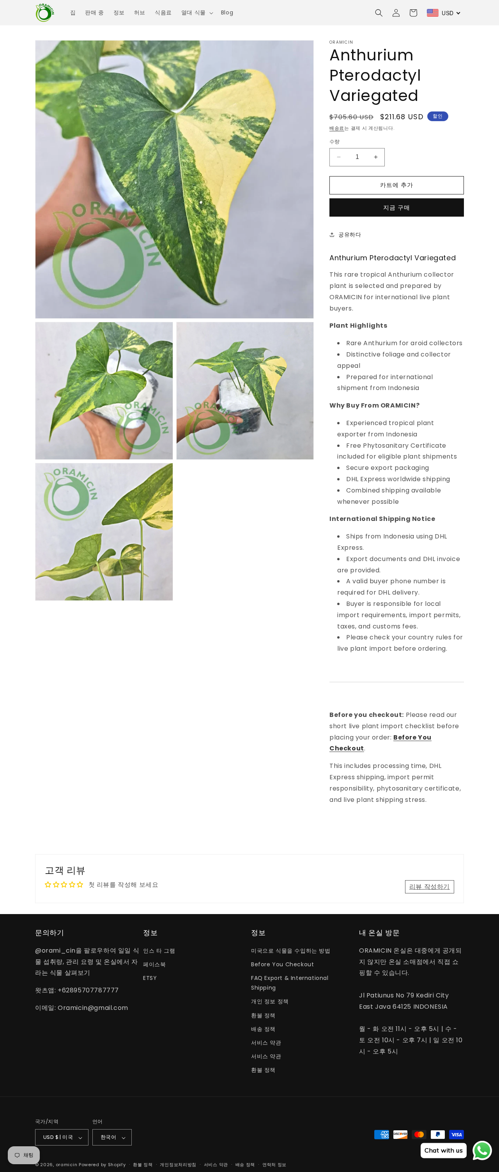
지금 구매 (396, 207)
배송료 (336, 128)
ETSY (150, 978)
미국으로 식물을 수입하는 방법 (291, 950)
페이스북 (154, 964)
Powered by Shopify (102, 1165)
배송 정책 (263, 1029)
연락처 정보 (274, 1164)
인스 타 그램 (159, 950)
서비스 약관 (266, 1043)
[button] (196, 12)
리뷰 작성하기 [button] (429, 886)
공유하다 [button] (349, 234)
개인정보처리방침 (178, 1164)
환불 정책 (263, 1015)
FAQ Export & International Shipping (290, 983)
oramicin (67, 1165)
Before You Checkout (282, 964)
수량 (334, 141)
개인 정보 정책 (270, 1001)
